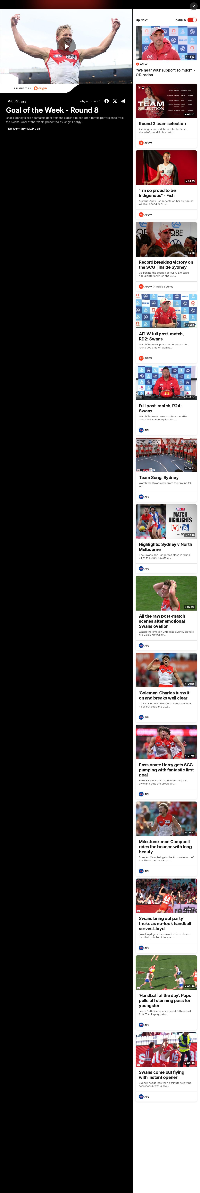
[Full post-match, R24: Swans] (166, 400)
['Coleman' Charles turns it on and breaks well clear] (166, 687)
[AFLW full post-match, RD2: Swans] (166, 328)
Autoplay (181, 19)
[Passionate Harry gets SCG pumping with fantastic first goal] (166, 762)
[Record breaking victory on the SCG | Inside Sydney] (166, 256)
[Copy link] (123, 101)
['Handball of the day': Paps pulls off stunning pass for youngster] (166, 992)
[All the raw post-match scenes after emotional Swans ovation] (166, 613)
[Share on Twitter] (115, 101)
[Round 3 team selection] (166, 116)
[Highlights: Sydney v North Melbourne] (166, 538)
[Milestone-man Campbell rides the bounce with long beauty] (166, 839)
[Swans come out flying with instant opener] (166, 1067)
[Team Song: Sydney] (166, 470)
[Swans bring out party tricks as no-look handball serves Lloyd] (166, 916)
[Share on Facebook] (106, 101)
